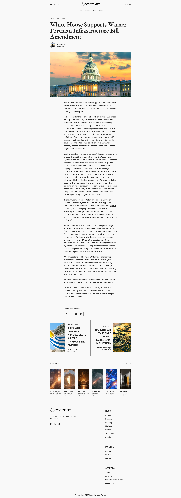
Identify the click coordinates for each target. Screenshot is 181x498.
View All (125, 363)
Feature (108, 458)
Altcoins (108, 437)
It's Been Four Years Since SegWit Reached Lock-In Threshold (103, 336)
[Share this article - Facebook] (66, 314)
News (94, 10)
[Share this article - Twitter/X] (71, 314)
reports (113, 205)
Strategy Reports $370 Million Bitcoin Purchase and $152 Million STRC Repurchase (69, 392)
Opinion (108, 451)
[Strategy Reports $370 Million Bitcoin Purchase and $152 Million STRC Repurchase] (69, 379)
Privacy (97, 495)
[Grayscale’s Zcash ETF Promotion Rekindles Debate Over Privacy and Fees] (125, 379)
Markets (108, 426)
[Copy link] (81, 314)
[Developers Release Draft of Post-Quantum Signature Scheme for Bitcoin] (83, 379)
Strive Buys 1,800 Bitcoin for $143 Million (55, 392)
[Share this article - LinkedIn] (76, 314)
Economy (108, 422)
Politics (57, 18)
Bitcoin (63, 18)
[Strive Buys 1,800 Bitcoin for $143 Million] (55, 379)
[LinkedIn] (58, 4)
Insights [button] (87, 10)
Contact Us (109, 483)
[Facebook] (51, 4)
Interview (108, 455)
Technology (106, 347)
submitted (92, 160)
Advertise (109, 476)
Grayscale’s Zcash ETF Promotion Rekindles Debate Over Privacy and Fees (125, 392)
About (101, 10)
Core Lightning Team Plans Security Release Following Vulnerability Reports (111, 392)
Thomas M (61, 44)
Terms (103, 495)
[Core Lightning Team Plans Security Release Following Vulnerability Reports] (111, 379)
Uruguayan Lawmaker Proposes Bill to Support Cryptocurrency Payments (77, 336)
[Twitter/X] (54, 4)
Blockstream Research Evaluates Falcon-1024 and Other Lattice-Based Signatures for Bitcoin (97, 392)
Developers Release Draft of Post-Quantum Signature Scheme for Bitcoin (83, 392)
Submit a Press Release (114, 480)
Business (108, 419)
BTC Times (89, 495)
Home (80, 10)
